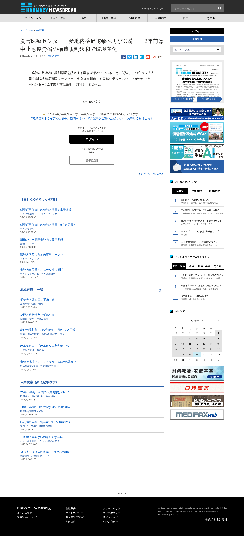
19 (197, 349)
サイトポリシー (74, 512)
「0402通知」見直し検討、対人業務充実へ (202, 276)
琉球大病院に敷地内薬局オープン (41, 256)
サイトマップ (110, 517)
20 (204, 349)
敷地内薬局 (53, 56)
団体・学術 (204, 266)
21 (211, 349)
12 (197, 343)
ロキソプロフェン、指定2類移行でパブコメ (202, 233)
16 (175, 349)
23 (175, 354)
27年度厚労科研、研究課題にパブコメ (199, 243)
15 (218, 343)
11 (190, 343)
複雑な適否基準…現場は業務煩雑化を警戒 (201, 287)
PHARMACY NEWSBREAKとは (34, 508)
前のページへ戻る (152, 174)
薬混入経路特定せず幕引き (37, 316)
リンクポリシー (111, 512)
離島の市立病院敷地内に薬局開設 (41, 241)
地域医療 (40, 30)
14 (211, 343)
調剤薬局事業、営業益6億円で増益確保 (45, 424)
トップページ (26, 30)
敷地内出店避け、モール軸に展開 (41, 271)
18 (190, 349)
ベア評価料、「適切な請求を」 (196, 297)
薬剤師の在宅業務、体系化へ (200, 201)
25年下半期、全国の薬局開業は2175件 (45, 394)
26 (197, 354)
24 (182, 354)
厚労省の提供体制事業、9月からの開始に (46, 453)
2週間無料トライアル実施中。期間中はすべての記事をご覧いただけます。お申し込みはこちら (92, 118)
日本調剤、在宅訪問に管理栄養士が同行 (202, 212)
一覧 (159, 290)
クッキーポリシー (113, 508)
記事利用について (27, 517)
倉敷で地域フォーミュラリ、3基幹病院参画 (48, 363)
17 (182, 349)
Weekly (197, 190)
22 (218, 349)
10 (182, 343)
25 (190, 354)
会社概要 (71, 508)
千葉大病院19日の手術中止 (37, 301)
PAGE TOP (122, 493)
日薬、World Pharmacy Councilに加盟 (45, 408)
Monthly (214, 190)
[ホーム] (49, 10)
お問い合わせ (110, 521)
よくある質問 (24, 512)
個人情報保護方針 (76, 517)
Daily (179, 190)
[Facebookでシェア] (123, 56)
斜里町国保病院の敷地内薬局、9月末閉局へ (48, 226)
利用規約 (71, 521)
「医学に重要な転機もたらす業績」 (43, 439)
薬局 (191, 266)
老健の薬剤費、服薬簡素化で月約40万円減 (47, 331)
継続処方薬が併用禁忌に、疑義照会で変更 (201, 222)
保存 (160, 57)
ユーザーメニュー (185, 49)
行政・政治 (179, 266)
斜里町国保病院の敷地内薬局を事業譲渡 (46, 211)
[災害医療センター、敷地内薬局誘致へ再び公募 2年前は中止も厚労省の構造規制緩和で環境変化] (142, 56)
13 (204, 343)
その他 (217, 266)
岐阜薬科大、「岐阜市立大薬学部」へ (44, 347)
